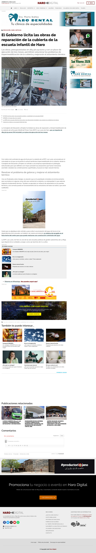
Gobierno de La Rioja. (84, 517)
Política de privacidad (43, 542)
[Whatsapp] (18, 522)
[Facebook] (4, 522)
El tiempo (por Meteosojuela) (55, 524)
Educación (6, 30)
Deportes (30, 8)
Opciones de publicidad (53, 519)
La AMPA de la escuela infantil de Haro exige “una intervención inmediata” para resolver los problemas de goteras (31, 120)
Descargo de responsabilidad (57, 542)
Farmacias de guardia (52, 521)
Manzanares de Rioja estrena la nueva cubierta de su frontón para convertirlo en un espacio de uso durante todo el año (34, 423)
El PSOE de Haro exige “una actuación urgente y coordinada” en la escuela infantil (23, 116)
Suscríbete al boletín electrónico (56, 526)
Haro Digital (53, 549)
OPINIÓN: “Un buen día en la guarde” (12, 118)
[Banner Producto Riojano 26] (34, 227)
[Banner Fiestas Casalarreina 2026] (81, 67)
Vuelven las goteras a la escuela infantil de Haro (15, 122)
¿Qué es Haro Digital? (52, 515)
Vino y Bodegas (40, 8)
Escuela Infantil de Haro (11, 322)
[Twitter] (7, 522)
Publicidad (58, 8)
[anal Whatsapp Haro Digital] (81, 47)
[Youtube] (14, 522)
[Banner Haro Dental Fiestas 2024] (81, 87)
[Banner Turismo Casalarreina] (34, 298)
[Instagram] (11, 522)
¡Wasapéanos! (50, 530)
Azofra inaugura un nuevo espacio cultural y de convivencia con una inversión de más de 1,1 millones (56, 423)
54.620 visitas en (5, 3)
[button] (79, 23)
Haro (15, 8)
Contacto (49, 533)
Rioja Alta (23, 8)
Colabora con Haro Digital (71, 8)
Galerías (51, 8)
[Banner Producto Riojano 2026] (48, 472)
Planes (83, 8)
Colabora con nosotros (53, 528)
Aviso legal (33, 542)
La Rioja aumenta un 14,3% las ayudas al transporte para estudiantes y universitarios (12, 422)
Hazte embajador (51, 517)
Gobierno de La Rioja (27, 322)
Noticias (18, 30)
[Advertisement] (34, 145)
